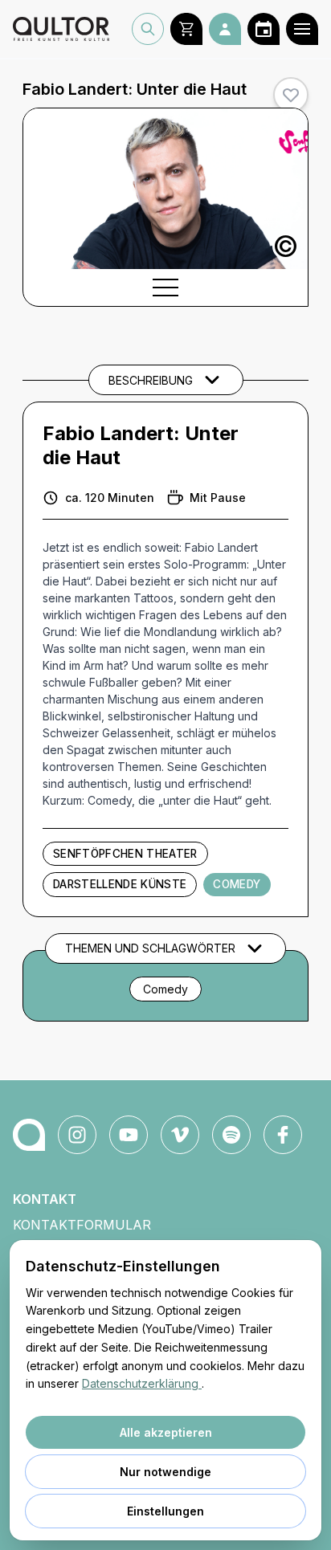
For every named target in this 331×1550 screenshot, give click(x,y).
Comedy (236, 884)
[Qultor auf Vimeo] (180, 1135)
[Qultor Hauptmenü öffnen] (302, 29)
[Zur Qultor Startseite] (61, 29)
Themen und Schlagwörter (150, 948)
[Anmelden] (225, 29)
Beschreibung (150, 380)
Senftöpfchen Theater (125, 853)
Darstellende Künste (119, 884)
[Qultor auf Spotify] (231, 1135)
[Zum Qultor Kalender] (263, 29)
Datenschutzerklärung (142, 1383)
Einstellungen (165, 1511)
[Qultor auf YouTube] (128, 1135)
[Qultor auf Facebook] (283, 1135)
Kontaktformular (82, 1225)
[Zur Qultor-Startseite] (29, 1135)
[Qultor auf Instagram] (77, 1135)
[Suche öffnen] (148, 29)
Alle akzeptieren (166, 1432)
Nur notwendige (165, 1472)
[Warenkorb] (186, 29)
